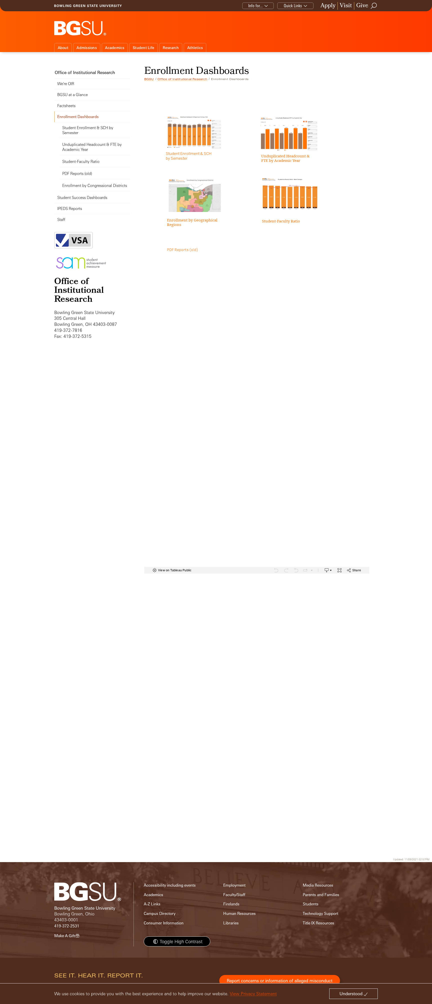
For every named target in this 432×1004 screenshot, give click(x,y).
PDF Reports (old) (77, 173)
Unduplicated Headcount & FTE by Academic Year (92, 147)
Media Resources (318, 885)
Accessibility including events (170, 885)
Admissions (86, 48)
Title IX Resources (318, 923)
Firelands (231, 904)
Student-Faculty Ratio (81, 161)
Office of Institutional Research (182, 79)
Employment (234, 885)
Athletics (195, 48)
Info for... (255, 5)
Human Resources (239, 913)
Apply (328, 6)
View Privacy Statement (253, 993)
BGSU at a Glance (72, 94)
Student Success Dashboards (82, 197)
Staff (61, 219)
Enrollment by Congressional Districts (94, 185)
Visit (346, 6)
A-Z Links (152, 904)
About (63, 48)
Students (310, 904)
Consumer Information (164, 923)
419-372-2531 (66, 926)
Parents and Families (321, 894)
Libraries (231, 923)
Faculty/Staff (234, 894)
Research (171, 48)
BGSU (149, 79)
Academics (114, 48)
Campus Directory (160, 913)
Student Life (143, 48)
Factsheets (66, 105)
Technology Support (320, 913)
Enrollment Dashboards (78, 116)
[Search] (374, 6)
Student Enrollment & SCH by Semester (87, 130)
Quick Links (293, 5)
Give (362, 6)
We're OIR (65, 83)
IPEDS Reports (69, 208)
